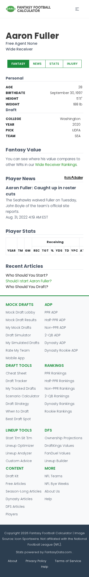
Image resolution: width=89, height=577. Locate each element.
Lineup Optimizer (20, 445)
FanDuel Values (57, 453)
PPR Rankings (55, 373)
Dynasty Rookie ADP (61, 350)
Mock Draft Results (21, 320)
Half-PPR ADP (55, 320)
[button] (77, 9)
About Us (52, 491)
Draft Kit (12, 476)
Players (12, 514)
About (12, 561)
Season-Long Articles (24, 491)
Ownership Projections (63, 438)
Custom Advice (19, 460)
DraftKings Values (59, 445)
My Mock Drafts (18, 327)
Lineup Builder (56, 460)
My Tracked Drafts (21, 388)
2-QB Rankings (57, 396)
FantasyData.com (59, 552)
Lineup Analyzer (19, 453)
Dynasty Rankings (60, 403)
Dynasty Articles (19, 499)
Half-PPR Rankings (59, 380)
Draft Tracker (16, 380)
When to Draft (17, 411)
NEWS (37, 64)
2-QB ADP (53, 335)
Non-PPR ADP (55, 327)
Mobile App (15, 358)
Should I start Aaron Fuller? (29, 281)
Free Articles (16, 483)
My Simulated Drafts (22, 342)
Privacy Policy (36, 561)
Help (48, 499)
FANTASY (18, 64)
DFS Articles (15, 506)
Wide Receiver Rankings (56, 164)
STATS (54, 64)
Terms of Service (68, 561)
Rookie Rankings (58, 411)
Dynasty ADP (55, 342)
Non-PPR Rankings (60, 388)
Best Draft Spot (18, 419)
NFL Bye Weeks (57, 483)
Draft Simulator (18, 335)
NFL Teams (53, 476)
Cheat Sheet (16, 373)
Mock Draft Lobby (20, 312)
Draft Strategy (17, 403)
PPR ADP (51, 312)
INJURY (72, 64)
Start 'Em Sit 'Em (19, 438)
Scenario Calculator (22, 396)
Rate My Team (18, 350)
